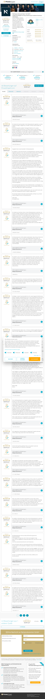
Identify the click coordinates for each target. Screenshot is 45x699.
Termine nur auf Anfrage (16, 59)
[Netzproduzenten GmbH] (6, 11)
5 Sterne (37, 19)
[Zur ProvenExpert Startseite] (9, 2)
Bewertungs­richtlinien (30, 694)
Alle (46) (3, 91)
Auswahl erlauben (22, 359)
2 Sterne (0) (33, 91)
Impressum (7, 349)
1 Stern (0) (41, 91)
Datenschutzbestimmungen (15, 349)
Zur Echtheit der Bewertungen (6, 29)
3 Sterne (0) (26, 91)
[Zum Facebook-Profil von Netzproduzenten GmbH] (17, 68)
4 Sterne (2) (18, 91)
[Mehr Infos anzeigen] (30, 21)
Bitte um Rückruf (28, 643)
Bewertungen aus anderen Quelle (6, 26)
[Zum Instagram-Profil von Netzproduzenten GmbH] (15, 68)
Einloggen (41, 1)
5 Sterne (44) (10, 91)
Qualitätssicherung (36, 694)
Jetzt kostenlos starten (35, 682)
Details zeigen (36, 355)
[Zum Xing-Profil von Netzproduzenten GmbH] (13, 68)
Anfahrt (15, 41)
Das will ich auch (34, 1)
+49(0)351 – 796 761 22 (18, 47)
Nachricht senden (28, 650)
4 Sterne (37, 20)
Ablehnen (10, 359)
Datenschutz (29, 695)
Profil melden (39, 659)
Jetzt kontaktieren (39, 4)
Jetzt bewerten (6, 33)
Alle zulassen (34, 359)
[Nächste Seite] (27, 615)
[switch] (14, 352)
